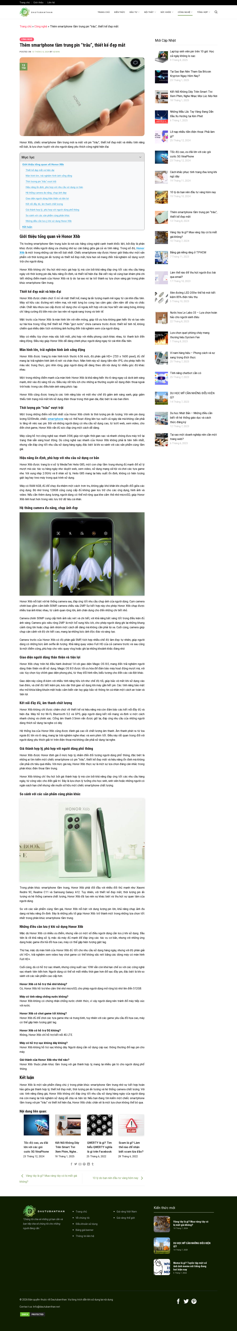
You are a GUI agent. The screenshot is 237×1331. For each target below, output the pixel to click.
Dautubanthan (59, 1299)
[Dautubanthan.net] (37, 12)
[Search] (216, 12)
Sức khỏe (165, 12)
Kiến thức (119, 12)
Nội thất (149, 12)
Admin (56, 52)
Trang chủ (104, 12)
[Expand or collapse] (140, 157)
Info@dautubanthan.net (46, 1306)
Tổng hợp (202, 12)
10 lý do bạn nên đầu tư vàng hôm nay (115, 1178)
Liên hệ (51, 2)
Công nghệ (184, 12)
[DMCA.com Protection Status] (33, 1314)
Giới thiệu (38, 2)
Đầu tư (133, 12)
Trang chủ (25, 2)
